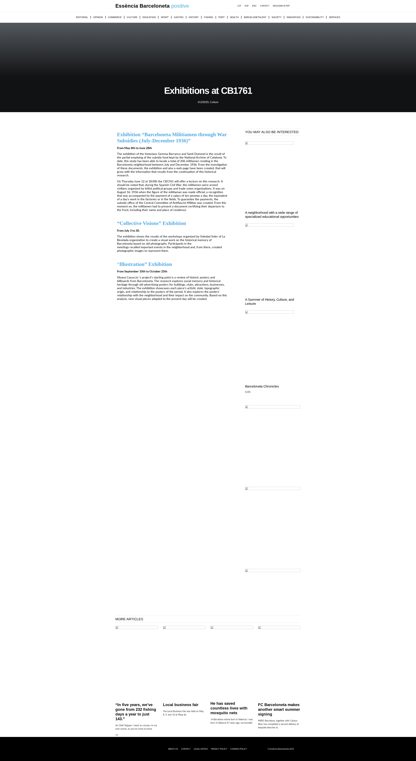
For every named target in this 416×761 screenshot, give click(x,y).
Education (149, 17)
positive (180, 6)
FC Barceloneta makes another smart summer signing (279, 709)
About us (173, 749)
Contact (264, 6)
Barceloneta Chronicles (262, 386)
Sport (165, 17)
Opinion (98, 17)
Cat (239, 6)
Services (334, 17)
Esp (247, 6)
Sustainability (315, 17)
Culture (132, 17)
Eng (254, 6)
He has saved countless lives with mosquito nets (228, 708)
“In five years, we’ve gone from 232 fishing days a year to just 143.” (135, 711)
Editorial (82, 17)
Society (276, 17)
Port (221, 17)
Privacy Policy (219, 749)
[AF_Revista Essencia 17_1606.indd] (273, 407)
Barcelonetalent (255, 17)
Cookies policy (238, 749)
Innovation (293, 17)
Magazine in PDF (281, 6)
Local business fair (180, 704)
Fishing (208, 17)
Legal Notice (201, 749)
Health (234, 17)
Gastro (178, 17)
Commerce (115, 17)
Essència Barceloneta (142, 6)
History (194, 17)
